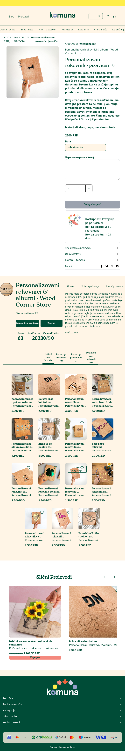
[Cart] (114, 16)
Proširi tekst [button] (71, 332)
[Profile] (108, 16)
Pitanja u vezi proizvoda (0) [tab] (91, 357)
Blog (11, 16)
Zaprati (51, 323)
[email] (117, 266)
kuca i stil (8, 40)
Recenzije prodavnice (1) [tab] (76, 358)
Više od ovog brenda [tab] (48, 357)
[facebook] (101, 266)
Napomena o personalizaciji (79, 157)
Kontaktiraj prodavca (27, 323)
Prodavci (23, 16)
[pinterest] (112, 266)
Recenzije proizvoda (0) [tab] (61, 358)
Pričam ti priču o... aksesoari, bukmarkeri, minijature (35, 648)
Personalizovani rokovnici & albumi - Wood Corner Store (22, 406)
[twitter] (106, 266)
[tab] (70, 286)
